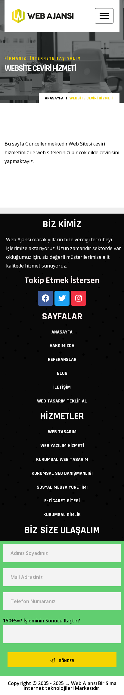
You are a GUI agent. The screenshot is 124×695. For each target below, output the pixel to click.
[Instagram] (78, 298)
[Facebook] (45, 298)
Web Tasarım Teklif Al (62, 401)
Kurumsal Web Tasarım (62, 459)
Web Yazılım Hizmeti (62, 446)
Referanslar (62, 359)
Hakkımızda (62, 346)
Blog (62, 373)
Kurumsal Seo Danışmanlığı (62, 473)
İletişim (62, 387)
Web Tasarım (62, 432)
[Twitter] (62, 298)
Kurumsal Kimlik (62, 515)
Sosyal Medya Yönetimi (62, 487)
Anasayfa (54, 98)
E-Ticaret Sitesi (62, 501)
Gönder (66, 661)
